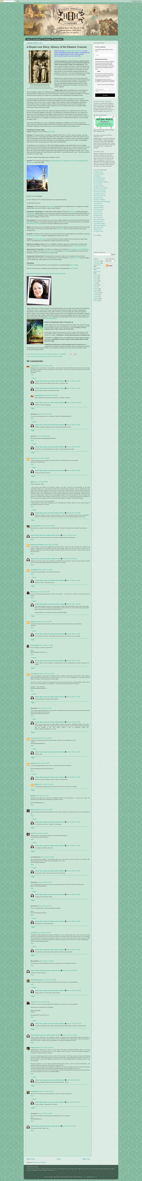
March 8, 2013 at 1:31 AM (46, 365)
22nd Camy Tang (98, 213)
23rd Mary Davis (98, 215)
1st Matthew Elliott (98, 172)
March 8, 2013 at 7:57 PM (73, 870)
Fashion (96, 280)
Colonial (96, 279)
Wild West (96, 298)
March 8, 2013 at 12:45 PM (47, 673)
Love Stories (49, 356)
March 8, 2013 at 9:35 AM (69, 535)
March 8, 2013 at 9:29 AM (73, 424)
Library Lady (34, 738)
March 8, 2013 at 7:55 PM (73, 777)
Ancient (95, 277)
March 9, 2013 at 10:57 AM (74, 1023)
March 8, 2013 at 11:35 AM (70, 558)
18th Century (97, 265)
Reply (32, 374)
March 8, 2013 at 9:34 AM (73, 513)
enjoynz (84, 1176)
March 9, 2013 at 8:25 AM (43, 1002)
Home (28, 39)
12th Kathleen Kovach (99, 193)
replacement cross (75, 257)
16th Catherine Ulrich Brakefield (102, 201)
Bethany (33, 763)
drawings (64, 251)
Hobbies (96, 284)
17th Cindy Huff (98, 203)
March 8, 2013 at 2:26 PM (73, 660)
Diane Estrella (34, 645)
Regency (96, 290)
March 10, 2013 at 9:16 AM (46, 1047)
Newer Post (31, 1159)
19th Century (97, 268)
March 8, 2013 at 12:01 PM (42, 591)
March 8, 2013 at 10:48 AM (51, 544)
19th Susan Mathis (98, 207)
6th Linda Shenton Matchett (101, 182)
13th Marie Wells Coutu (100, 195)
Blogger (96, 1176)
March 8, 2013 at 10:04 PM (46, 961)
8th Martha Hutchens (99, 186)
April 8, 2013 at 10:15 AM (73, 1102)
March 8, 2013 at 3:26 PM (42, 763)
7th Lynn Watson (98, 184)
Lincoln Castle (51, 131)
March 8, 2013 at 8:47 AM (40, 482)
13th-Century (34, 356)
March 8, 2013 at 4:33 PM (44, 882)
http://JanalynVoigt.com (50, 318)
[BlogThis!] (71, 354)
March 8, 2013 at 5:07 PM (44, 906)
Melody (33, 591)
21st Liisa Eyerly (98, 211)
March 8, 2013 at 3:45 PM (45, 809)
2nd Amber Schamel (99, 174)
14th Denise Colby (98, 197)
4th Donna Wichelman (99, 178)
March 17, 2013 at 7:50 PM (45, 1113)
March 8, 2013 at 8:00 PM (73, 949)
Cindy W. (33, 1002)
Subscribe (105, 95)
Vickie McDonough (36, 979)
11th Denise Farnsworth (100, 191)
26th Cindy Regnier (99, 221)
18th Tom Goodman (99, 205)
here (111, 111)
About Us (96, 275)
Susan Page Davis (36, 525)
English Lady (34, 1047)
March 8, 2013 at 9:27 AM (73, 388)
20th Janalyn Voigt (98, 209)
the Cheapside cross (74, 249)
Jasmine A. (34, 621)
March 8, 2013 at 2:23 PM (73, 604)
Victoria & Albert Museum (80, 246)
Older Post (86, 1159)
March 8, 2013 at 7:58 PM (73, 894)
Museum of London (49, 251)
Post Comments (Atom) (40, 1162)
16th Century (97, 261)
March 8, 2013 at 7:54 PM (73, 752)
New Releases (37, 39)
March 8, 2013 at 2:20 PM (44, 708)
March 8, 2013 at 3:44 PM (42, 795)
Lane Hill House (35, 673)
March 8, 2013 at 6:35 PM (43, 932)
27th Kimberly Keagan (99, 223)
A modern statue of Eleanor (34, 235)
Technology (97, 292)
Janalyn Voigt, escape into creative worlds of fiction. (49, 381)
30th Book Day (97, 229)
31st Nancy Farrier (98, 231)
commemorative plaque (34, 223)
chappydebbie (35, 365)
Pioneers (96, 288)
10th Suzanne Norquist (100, 189)
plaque (45, 239)
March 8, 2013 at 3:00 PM (45, 738)
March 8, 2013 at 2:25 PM (73, 634)
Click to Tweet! (74, 265)
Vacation (60, 356)
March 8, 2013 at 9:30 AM (73, 470)
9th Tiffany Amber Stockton (101, 188)
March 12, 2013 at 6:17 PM (46, 1091)
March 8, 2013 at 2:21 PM (73, 580)
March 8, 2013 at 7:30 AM (42, 458)
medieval (55, 356)
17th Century (97, 263)
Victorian (96, 296)
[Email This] (70, 354)
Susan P (33, 458)
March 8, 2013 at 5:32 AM (43, 436)
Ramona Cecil (34, 809)
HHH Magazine (58, 39)
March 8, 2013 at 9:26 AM (73, 381)
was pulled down (84, 249)
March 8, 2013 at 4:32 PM (47, 857)
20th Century (97, 271)
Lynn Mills (33, 932)
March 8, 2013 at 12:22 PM (44, 621)
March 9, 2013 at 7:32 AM (46, 784)
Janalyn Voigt (41, 356)
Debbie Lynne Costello (37, 544)
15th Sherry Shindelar (99, 199)
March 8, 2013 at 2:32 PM (73, 722)
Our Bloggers (47, 39)
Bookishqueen (35, 1091)
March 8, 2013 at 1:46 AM (44, 414)
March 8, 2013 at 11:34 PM (70, 970)
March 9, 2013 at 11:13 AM (70, 1035)
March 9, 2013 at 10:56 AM (74, 990)
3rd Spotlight (97, 176)
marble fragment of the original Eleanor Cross (63, 160)
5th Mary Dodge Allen (99, 180)
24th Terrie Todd (98, 217)
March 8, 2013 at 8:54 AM (48, 525)
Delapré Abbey (31, 213)
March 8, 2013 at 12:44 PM (46, 645)
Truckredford (34, 569)
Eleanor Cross (50, 206)
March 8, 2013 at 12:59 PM (50, 395)
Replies (34, 378)
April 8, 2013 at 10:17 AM (73, 1080)
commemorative (38, 239)
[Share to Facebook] (74, 354)
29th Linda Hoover (98, 227)
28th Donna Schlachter (100, 225)
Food (95, 282)
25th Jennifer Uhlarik (99, 219)
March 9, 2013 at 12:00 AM (49, 979)
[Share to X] (73, 354)
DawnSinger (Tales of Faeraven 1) (73, 51)
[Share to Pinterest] (76, 354)
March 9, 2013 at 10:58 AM (74, 402)
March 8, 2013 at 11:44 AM (45, 569)
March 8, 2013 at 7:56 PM (73, 845)
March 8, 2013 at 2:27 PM (73, 696)
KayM (32, 833)
